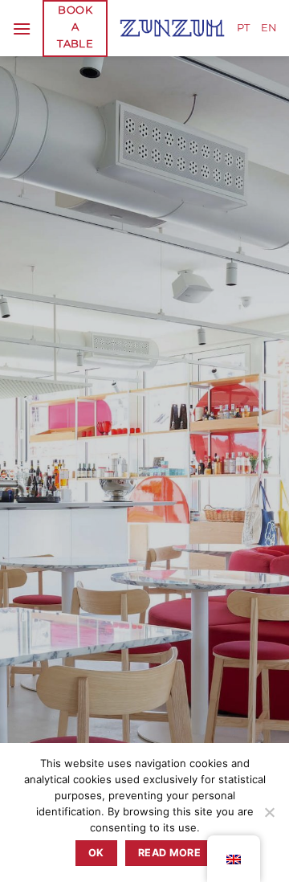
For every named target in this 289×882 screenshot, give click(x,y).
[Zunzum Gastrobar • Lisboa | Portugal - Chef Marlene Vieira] (172, 28)
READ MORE (169, 853)
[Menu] (21, 28)
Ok (96, 853)
